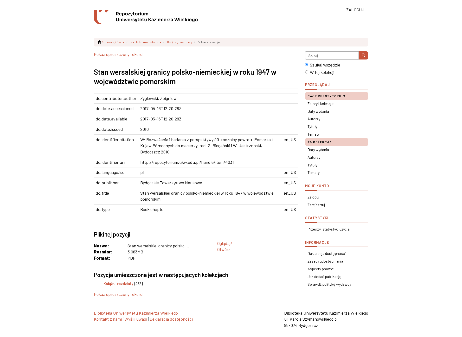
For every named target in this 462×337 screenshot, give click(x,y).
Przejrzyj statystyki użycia (329, 229)
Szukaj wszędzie (325, 64)
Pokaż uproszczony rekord (118, 54)
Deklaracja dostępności (327, 253)
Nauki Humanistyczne (145, 42)
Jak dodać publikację (324, 276)
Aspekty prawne (321, 268)
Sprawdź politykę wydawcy (329, 284)
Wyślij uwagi (135, 319)
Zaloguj (313, 197)
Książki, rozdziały (179, 42)
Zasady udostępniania (325, 261)
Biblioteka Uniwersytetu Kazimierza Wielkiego (136, 313)
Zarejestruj (316, 204)
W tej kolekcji (322, 72)
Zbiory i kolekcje (321, 103)
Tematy (314, 134)
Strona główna (113, 42)
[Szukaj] (363, 55)
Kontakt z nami (108, 319)
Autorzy (314, 118)
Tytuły (312, 126)
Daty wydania (318, 111)
